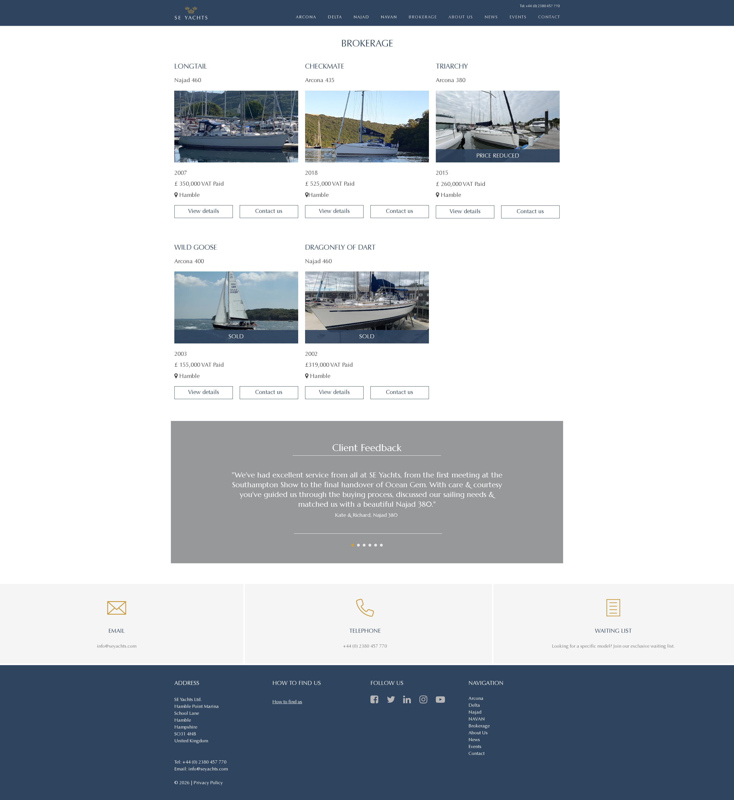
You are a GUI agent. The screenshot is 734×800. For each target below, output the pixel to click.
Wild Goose (195, 247)
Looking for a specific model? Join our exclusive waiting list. (613, 646)
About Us (460, 17)
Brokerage (423, 17)
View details (203, 211)
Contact (549, 17)
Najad (361, 17)
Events (518, 17)
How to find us (287, 701)
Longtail (190, 66)
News (491, 17)
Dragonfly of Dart (340, 247)
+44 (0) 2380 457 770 (543, 6)
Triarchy (452, 66)
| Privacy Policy (207, 782)
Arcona (306, 17)
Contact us (268, 211)
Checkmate (324, 66)
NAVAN (389, 17)
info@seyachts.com (116, 646)
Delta (335, 17)
